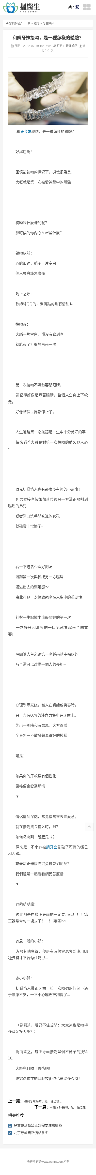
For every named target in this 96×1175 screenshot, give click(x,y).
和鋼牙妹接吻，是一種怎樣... (43, 1101)
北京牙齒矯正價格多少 (31, 1133)
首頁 (28, 23)
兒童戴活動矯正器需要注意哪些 (38, 1125)
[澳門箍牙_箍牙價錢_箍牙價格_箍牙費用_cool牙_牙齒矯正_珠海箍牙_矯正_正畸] (21, 7)
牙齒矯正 (49, 23)
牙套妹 (25, 131)
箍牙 (37, 23)
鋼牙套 (51, 847)
